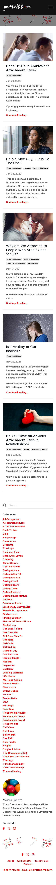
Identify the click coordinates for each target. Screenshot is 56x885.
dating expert (11, 584)
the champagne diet (15, 753)
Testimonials (42, 861)
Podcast (28, 864)
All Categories (11, 519)
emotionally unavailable (16, 606)
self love (8, 731)
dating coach (11, 581)
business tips (11, 552)
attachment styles (14, 75)
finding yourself (12, 617)
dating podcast (12, 592)
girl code (8, 643)
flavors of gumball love (16, 263)
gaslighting (9, 625)
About (10, 861)
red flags (8, 705)
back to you (10, 530)
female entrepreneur (15, 610)
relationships (10, 723)
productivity (10, 698)
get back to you (12, 628)
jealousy (8, 668)
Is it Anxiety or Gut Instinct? (21, 349)
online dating (10, 690)
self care (8, 727)
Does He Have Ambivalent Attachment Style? (27, 68)
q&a (5, 701)
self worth (9, 734)
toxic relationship (13, 767)
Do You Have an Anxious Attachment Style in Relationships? (26, 440)
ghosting (8, 639)
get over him (10, 632)
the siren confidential (16, 756)
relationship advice (40, 168)
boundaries (9, 541)
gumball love (33, 263)
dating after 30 (12, 574)
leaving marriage (13, 672)
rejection (8, 709)
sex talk (8, 738)
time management (13, 763)
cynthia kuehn (11, 566)
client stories (11, 563)
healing (26, 449)
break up (8, 544)
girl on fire (9, 647)
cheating (8, 559)
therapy (8, 760)
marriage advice (12, 679)
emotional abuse (12, 603)
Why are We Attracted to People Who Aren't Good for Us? (26, 250)
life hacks (9, 676)
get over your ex (13, 636)
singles (7, 745)
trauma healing (12, 771)
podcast (7, 694)
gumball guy (10, 650)
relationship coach (14, 716)
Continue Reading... (17, 115)
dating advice (11, 570)
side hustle (9, 742)
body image (9, 537)
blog (5, 533)
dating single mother (15, 595)
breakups (27, 168)
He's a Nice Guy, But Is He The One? (27, 161)
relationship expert (14, 720)
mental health (11, 683)
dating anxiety (11, 577)
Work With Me (24, 861)
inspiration (9, 665)
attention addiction (31, 259)
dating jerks (10, 588)
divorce (7, 599)
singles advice (11, 749)
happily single (11, 658)
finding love (10, 614)
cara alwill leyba (13, 555)
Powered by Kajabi (28, 877)
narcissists (9, 687)
